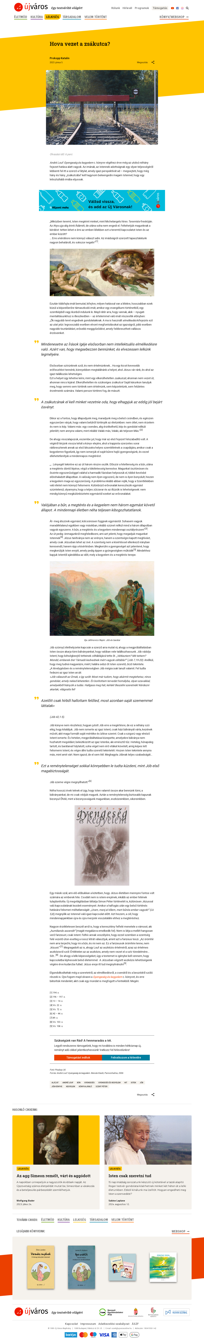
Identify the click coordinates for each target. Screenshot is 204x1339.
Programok (142, 8)
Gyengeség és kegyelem (109, 1083)
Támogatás (160, 8)
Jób (141, 1083)
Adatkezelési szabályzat (113, 1323)
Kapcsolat (71, 1323)
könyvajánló (85, 1086)
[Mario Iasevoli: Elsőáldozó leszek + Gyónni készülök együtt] (122, 1267)
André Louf (67, 1083)
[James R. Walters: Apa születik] (81, 1267)
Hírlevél (127, 8)
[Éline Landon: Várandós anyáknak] (40, 1267)
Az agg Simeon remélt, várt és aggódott (54, 1175)
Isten (133, 1083)
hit (125, 1083)
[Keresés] (187, 8)
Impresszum (88, 1323)
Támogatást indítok (78, 1057)
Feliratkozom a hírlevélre (126, 1057)
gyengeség (89, 1083)
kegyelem (70, 1086)
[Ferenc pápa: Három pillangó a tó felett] (163, 1267)
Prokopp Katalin (59, 58)
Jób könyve (57, 1086)
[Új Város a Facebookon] (177, 8)
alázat (55, 1083)
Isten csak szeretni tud (130, 1175)
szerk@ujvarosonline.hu (122, 1328)
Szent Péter (101, 1086)
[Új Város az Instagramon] (182, 8)
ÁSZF (135, 1323)
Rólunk (115, 8)
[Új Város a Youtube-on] (172, 8)
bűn (78, 1083)
